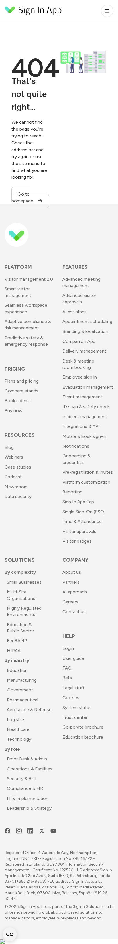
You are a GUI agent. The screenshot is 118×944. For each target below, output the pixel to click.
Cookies (70, 697)
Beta (67, 678)
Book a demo (18, 400)
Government (20, 690)
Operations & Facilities (29, 769)
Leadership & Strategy (29, 808)
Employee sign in (79, 377)
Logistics (16, 719)
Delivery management (84, 351)
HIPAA (14, 650)
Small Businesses (24, 582)
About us (71, 572)
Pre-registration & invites (87, 472)
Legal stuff (73, 688)
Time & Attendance (82, 521)
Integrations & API (81, 426)
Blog (9, 447)
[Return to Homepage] (33, 11)
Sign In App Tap (78, 501)
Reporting (72, 492)
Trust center (75, 717)
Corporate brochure (82, 727)
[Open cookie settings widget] (10, 934)
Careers (70, 602)
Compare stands (21, 391)
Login (68, 648)
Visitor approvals (79, 531)
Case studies (18, 467)
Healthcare (18, 729)
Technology (19, 739)
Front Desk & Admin (27, 759)
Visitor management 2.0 (29, 279)
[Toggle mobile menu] (107, 11)
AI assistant (74, 311)
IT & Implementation (27, 798)
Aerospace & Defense (29, 709)
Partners (71, 582)
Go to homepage (22, 197)
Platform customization (86, 482)
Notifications (75, 446)
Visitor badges (77, 541)
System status (77, 707)
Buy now (14, 410)
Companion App (78, 341)
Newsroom (16, 486)
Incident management (84, 416)
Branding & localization (85, 331)
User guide (73, 658)
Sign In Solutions (88, 906)
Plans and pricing (22, 381)
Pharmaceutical (22, 700)
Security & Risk (22, 778)
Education (17, 670)
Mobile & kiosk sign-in (84, 436)
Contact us (74, 611)
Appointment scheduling (87, 321)
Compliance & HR (25, 788)
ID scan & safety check (85, 406)
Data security (18, 496)
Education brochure (82, 737)
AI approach (74, 592)
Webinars (14, 457)
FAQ (67, 668)
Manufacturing (22, 680)
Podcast (13, 476)
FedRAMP (17, 640)
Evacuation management (87, 387)
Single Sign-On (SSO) (84, 511)
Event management (82, 397)
